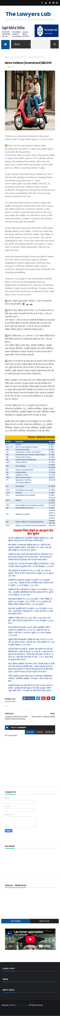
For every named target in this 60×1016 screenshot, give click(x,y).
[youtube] (45, 3)
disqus (39, 732)
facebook (49, 732)
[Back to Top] (29, 1009)
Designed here (39, 1013)
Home (7, 57)
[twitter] (49, 3)
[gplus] (57, 3)
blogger (30, 732)
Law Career (16, 921)
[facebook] (42, 3)
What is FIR (44, 921)
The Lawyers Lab (28, 14)
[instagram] (53, 3)
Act (12, 57)
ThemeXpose (26, 1013)
